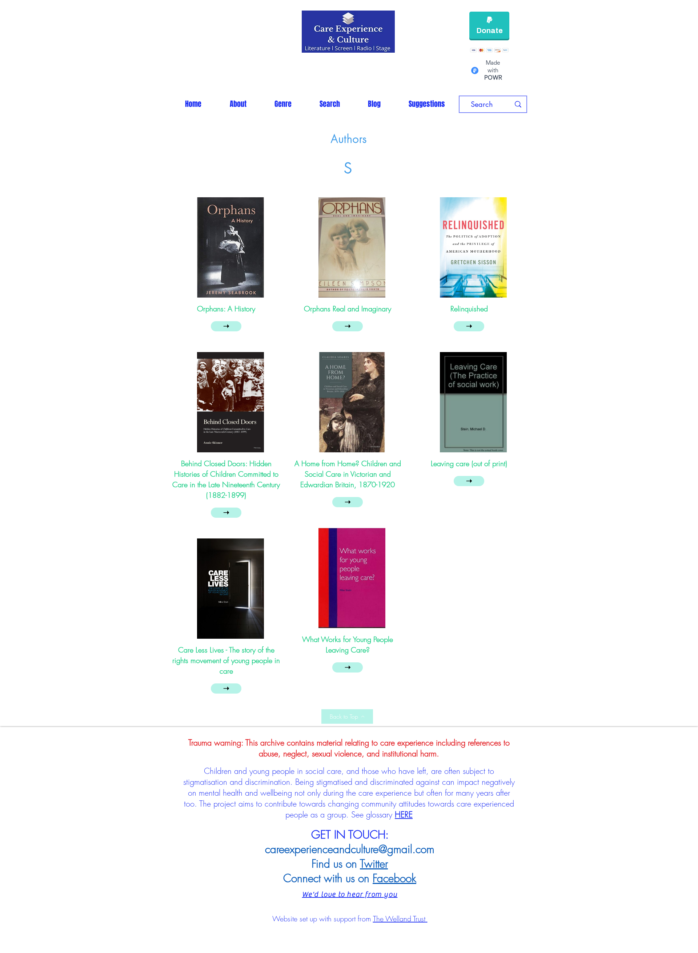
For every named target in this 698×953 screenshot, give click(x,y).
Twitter (374, 863)
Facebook (394, 878)
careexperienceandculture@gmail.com (349, 849)
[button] (282, 104)
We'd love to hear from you (350, 894)
